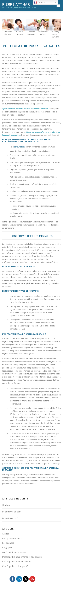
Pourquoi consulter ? (12, 538)
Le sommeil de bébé (12, 511)
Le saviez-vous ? (10, 518)
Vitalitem (6, 505)
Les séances (8, 542)
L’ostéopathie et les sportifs (15, 566)
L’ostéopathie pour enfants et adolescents (22, 556)
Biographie (7, 547)
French (41, 2)
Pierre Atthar (16, 4)
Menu (58, 5)
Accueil (5, 533)
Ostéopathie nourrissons (14, 552)
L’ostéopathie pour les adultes (16, 561)
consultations (19, 147)
